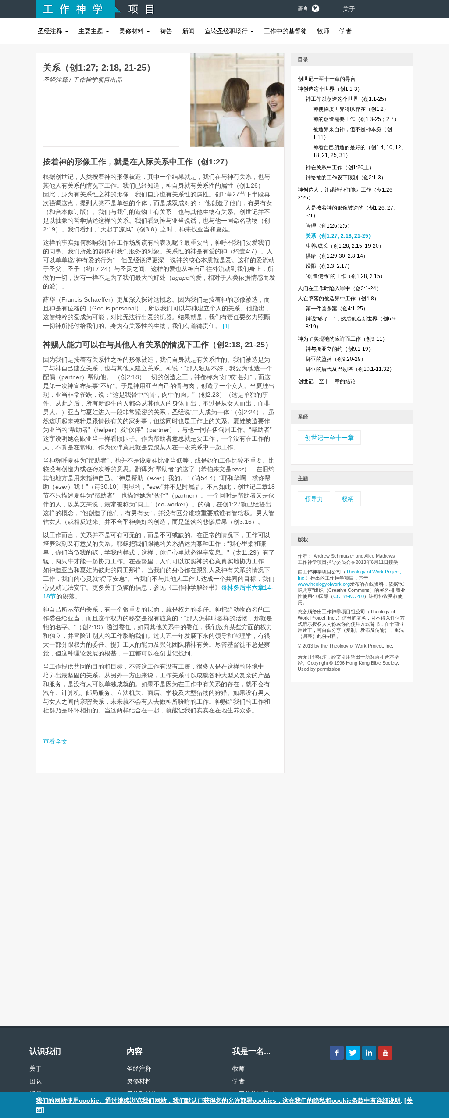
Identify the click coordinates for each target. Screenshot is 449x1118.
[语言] (315, 7)
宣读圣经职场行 (227, 31)
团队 (35, 1081)
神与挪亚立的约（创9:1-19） (340, 349)
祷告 (166, 31)
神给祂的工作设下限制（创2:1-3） (346, 177)
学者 (345, 31)
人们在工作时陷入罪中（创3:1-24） (339, 288)
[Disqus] (160, 896)
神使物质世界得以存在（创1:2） (351, 109)
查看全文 (55, 741)
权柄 (348, 498)
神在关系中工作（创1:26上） (340, 167)
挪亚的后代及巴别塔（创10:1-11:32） (350, 369)
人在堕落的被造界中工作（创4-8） (338, 299)
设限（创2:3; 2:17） (329, 266)
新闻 (188, 31)
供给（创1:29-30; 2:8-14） (337, 256)
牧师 (323, 31)
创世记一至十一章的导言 (327, 79)
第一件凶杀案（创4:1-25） (337, 309)
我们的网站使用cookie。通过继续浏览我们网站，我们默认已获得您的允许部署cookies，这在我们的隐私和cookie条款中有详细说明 (218, 1100)
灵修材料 (132, 31)
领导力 (314, 498)
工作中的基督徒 (285, 31)
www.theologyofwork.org (324, 584)
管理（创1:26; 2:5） (329, 226)
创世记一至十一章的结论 (327, 381)
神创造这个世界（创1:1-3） (330, 89)
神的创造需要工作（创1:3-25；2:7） (356, 119)
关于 (349, 8)
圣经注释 (51, 31)
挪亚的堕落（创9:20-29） (336, 359)
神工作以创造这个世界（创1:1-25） (347, 99)
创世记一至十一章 (329, 437)
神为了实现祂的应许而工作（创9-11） (343, 339)
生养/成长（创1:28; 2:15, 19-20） (345, 246)
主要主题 (91, 31)
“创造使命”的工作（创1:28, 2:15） (345, 276)
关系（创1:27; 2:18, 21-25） (340, 236)
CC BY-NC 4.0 (348, 596)
